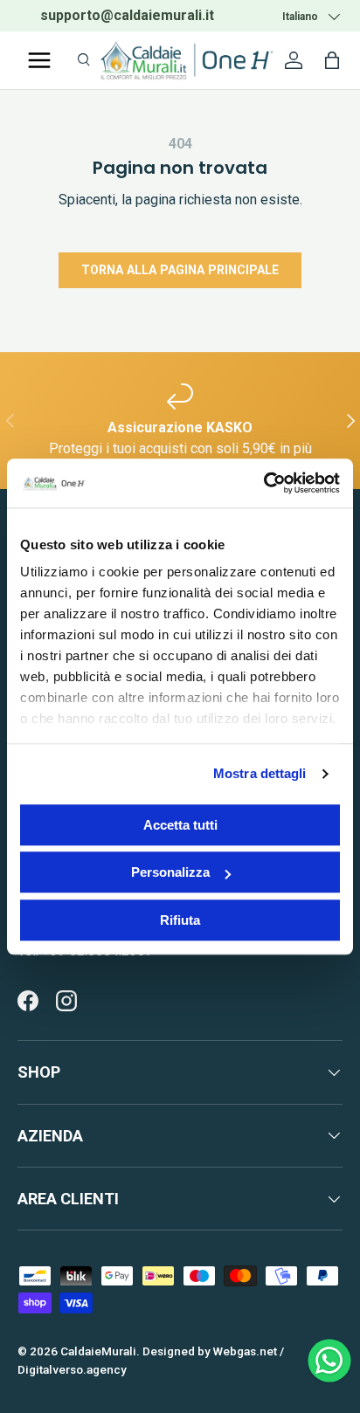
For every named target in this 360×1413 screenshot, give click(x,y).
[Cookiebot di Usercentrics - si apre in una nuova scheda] (263, 483)
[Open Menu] (39, 60)
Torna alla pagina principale (180, 270)
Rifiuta (180, 920)
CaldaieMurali (98, 1351)
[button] (332, 60)
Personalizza (170, 872)
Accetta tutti (180, 824)
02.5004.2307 (190, 15)
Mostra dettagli (260, 773)
